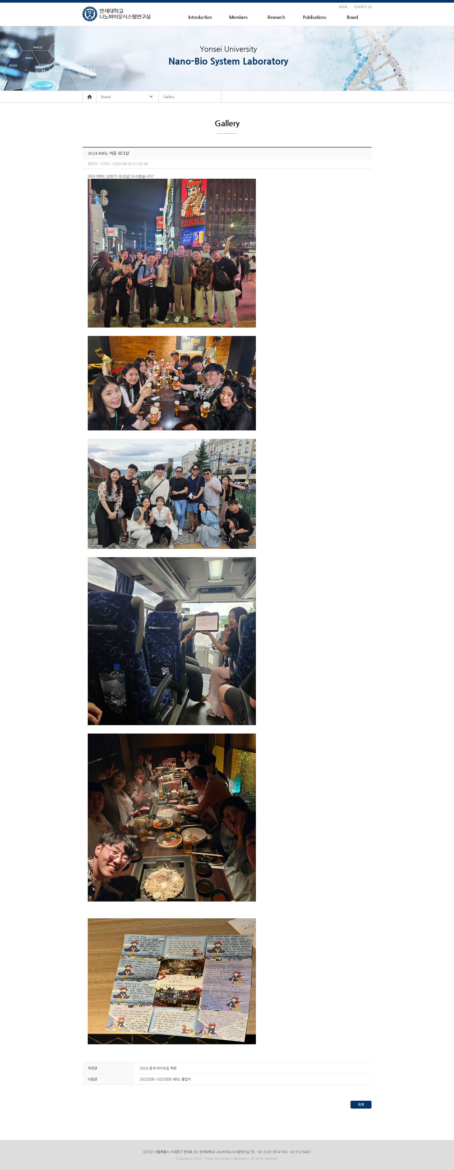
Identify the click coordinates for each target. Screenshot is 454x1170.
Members (238, 17)
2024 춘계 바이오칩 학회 (158, 1068)
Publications (314, 17)
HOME (343, 7)
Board (352, 17)
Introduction (200, 17)
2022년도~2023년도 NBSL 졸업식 (165, 1079)
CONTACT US (363, 7)
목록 (361, 1104)
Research (276, 17)
